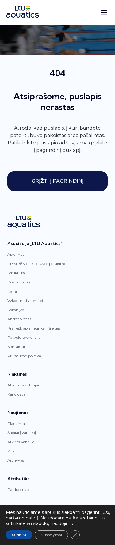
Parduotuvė (18, 489)
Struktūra (16, 273)
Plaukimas (16, 423)
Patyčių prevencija (23, 337)
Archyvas (15, 460)
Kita (10, 451)
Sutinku (19, 534)
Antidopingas (19, 319)
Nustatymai (51, 534)
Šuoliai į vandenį (21, 432)
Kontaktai (16, 346)
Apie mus (15, 254)
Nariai (12, 291)
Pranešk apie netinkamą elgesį (34, 328)
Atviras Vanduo (20, 442)
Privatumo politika (24, 355)
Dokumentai (18, 282)
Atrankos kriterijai (23, 385)
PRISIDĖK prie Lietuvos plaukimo (36, 263)
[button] (104, 12)
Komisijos (15, 309)
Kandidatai (16, 394)
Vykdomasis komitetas (27, 300)
